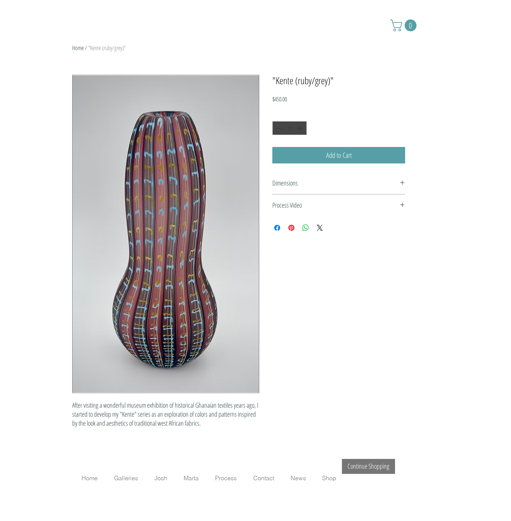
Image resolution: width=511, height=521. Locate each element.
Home (78, 48)
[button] (404, 25)
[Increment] (301, 128)
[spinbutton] (289, 128)
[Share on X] (319, 227)
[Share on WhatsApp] (305, 227)
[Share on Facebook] (277, 227)
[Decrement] (278, 128)
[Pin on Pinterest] (291, 227)
